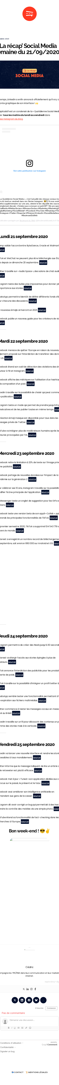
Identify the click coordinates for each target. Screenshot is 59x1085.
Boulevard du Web (27, 220)
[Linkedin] (27, 989)
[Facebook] (35, 989)
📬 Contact (17, 1072)
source (43, 262)
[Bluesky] (36, 1000)
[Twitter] (24, 989)
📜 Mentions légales (37, 1072)
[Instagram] (31, 989)
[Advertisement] (29, 589)
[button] (4, 14)
